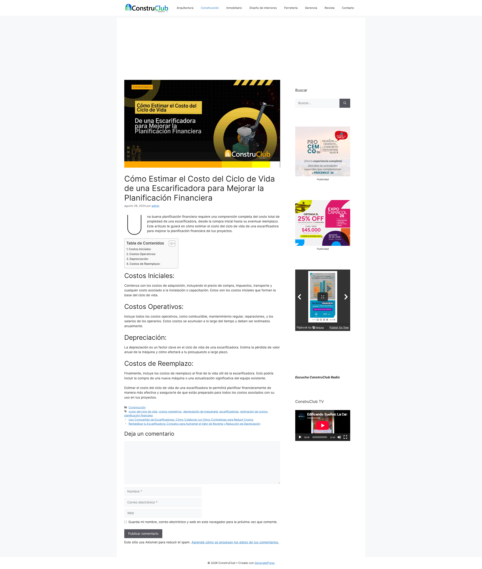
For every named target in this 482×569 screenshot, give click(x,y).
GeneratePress (265, 563)
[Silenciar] (339, 437)
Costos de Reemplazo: (145, 264)
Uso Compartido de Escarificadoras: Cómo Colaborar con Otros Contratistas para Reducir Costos (191, 419)
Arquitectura (185, 8)
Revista (329, 8)
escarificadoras (229, 411)
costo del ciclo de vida (143, 411)
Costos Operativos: (142, 254)
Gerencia (311, 8)
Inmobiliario (234, 8)
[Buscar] (344, 103)
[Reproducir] (300, 437)
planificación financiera (138, 415)
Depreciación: (139, 259)
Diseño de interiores (263, 8)
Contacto (348, 8)
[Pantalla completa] (345, 437)
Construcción (210, 8)
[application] (322, 425)
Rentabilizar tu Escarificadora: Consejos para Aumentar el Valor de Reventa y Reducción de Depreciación (194, 423)
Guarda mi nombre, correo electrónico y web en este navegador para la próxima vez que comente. (203, 522)
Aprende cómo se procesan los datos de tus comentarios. (235, 542)
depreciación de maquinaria (200, 411)
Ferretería (290, 8)
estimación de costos (254, 411)
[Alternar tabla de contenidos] (170, 243)
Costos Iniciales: (140, 249)
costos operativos (170, 411)
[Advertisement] (241, 44)
